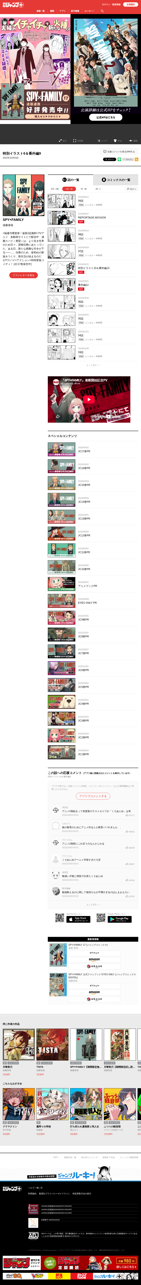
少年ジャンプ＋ (13, 5)
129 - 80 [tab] (69, 189)
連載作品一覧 (70, 1157)
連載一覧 (40, 11)
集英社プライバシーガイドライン (54, 1193)
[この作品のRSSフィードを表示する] (136, 159)
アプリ (62, 11)
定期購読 (131, 4)
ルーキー (90, 11)
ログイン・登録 (111, 4)
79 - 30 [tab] (83, 189)
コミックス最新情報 (129, 1157)
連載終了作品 (108, 1157)
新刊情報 (75, 11)
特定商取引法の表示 (82, 1193)
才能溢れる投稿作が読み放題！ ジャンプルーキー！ (70, 1173)
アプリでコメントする (93, 796)
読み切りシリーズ (89, 1157)
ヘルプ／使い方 (35, 1188)
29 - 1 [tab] (98, 189)
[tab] (70, 179)
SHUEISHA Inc (36, 1250)
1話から (133, 189)
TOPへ (56, 1157)
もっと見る (91, 365)
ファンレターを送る (23, 275)
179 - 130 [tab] (55, 189)
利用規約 (32, 1193)
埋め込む (129, 159)
